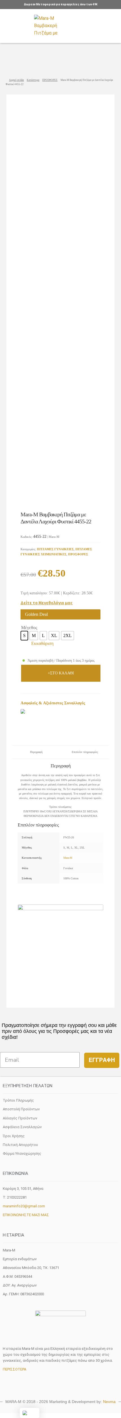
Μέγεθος (29, 627)
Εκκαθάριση (42, 643)
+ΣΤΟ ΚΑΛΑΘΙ (61, 673)
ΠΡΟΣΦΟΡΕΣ (49, 80)
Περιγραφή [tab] (36, 752)
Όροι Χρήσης (14, 1136)
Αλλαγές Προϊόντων (20, 1118)
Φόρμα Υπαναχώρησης (22, 1153)
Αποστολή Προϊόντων (21, 1109)
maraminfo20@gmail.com (24, 1206)
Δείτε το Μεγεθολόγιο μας (47, 602)
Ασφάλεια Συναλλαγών (22, 1127)
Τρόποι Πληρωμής (18, 1100)
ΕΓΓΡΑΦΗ (102, 1060)
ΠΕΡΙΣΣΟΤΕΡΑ (14, 1369)
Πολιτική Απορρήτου (20, 1145)
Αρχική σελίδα (16, 80)
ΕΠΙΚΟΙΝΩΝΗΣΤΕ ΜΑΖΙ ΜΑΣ (26, 1215)
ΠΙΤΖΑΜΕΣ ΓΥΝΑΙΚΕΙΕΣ (55, 549)
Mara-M (67, 857)
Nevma (109, 1401)
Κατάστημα (33, 80)
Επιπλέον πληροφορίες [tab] (85, 752)
